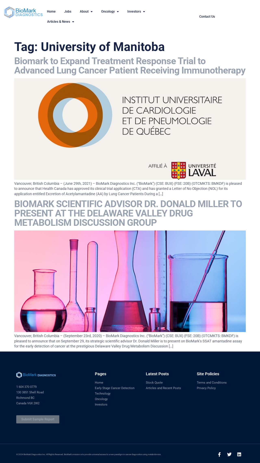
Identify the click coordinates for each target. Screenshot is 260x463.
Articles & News (58, 22)
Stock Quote (154, 382)
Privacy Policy (206, 388)
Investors (134, 11)
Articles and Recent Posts (163, 388)
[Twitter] (229, 454)
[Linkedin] (239, 454)
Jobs (67, 11)
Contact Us (207, 16)
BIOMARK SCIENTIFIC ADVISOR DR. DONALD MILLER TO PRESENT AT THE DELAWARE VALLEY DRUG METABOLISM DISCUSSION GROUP (128, 213)
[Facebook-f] (219, 454)
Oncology (108, 11)
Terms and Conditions (212, 382)
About (84, 11)
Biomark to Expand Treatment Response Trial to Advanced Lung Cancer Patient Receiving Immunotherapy (129, 65)
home (51, 11)
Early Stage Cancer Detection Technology (114, 390)
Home (99, 382)
